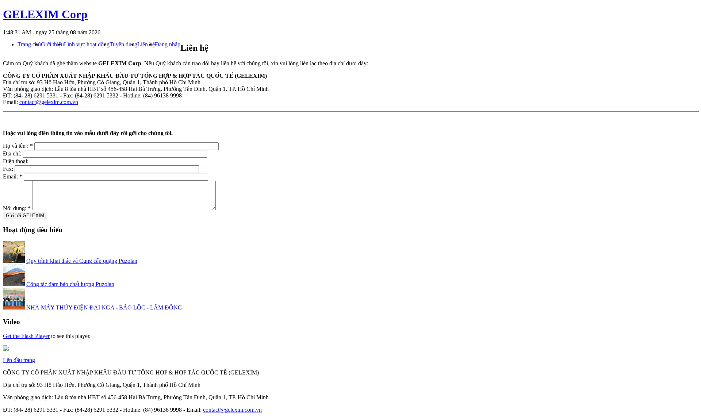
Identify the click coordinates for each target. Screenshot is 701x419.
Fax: (9, 169)
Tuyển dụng (123, 44)
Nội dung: (17, 208)
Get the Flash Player (26, 336)
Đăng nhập (167, 44)
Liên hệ (146, 44)
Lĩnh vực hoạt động (87, 44)
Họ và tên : (18, 146)
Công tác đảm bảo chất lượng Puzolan (70, 284)
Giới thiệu (52, 44)
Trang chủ (29, 44)
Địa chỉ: (13, 153)
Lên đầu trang (19, 360)
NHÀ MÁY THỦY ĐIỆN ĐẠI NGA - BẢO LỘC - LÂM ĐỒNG (104, 307)
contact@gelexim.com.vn (48, 102)
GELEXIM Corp (45, 14)
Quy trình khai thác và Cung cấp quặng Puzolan (81, 261)
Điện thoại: (16, 161)
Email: (12, 176)
